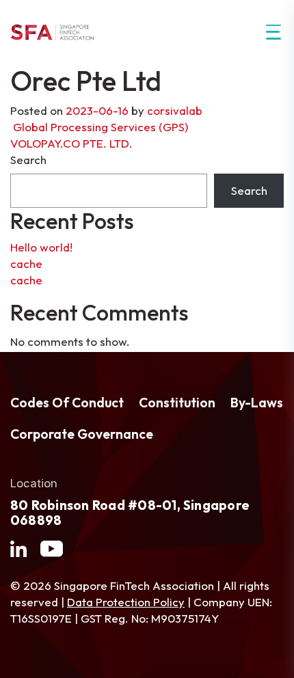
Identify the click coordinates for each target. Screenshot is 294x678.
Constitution (177, 402)
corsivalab (174, 110)
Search (28, 159)
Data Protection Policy (126, 602)
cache (26, 263)
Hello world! (41, 247)
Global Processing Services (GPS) (99, 127)
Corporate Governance (81, 434)
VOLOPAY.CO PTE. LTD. (72, 143)
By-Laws (256, 402)
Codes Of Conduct (67, 402)
